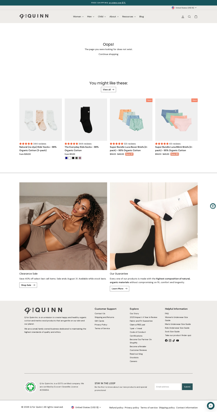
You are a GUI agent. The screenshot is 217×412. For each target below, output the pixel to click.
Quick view (40, 137)
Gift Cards (99, 321)
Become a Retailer (138, 346)
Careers (133, 361)
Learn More (118, 288)
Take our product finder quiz (178, 335)
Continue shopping (108, 54)
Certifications (136, 335)
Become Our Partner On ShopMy (141, 341)
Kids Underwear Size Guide (177, 327)
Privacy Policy (101, 324)
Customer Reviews (138, 350)
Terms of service (149, 407)
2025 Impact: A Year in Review (143, 317)
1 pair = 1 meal (136, 328)
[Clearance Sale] (63, 226)
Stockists (134, 357)
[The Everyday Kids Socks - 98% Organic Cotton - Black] (73, 158)
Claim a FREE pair (137, 324)
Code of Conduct (138, 332)
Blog (141, 16)
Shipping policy (167, 407)
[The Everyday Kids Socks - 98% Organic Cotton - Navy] (66, 158)
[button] (26, 143)
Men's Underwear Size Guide (178, 324)
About (113, 16)
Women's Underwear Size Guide (176, 319)
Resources (128, 16)
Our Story (134, 313)
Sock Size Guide (172, 331)
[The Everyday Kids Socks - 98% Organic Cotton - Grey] (76, 158)
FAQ (167, 313)
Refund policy (116, 407)
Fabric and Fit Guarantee (141, 321)
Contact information (187, 407)
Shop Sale (26, 285)
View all (107, 89)
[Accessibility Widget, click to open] (213, 206)
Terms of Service (102, 328)
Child (101, 16)
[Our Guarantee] (154, 226)
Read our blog (136, 353)
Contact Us (100, 313)
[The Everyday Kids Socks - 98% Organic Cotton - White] (70, 158)
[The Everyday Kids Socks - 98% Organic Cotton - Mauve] (80, 158)
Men (89, 16)
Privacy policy (132, 407)
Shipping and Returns (104, 317)
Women (77, 16)
